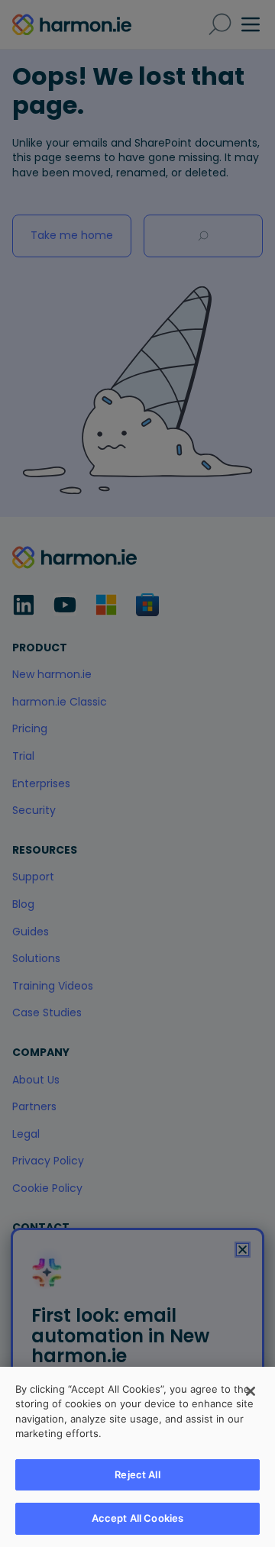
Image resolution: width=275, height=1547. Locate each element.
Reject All (137, 1474)
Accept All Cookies (137, 1518)
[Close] (250, 1391)
